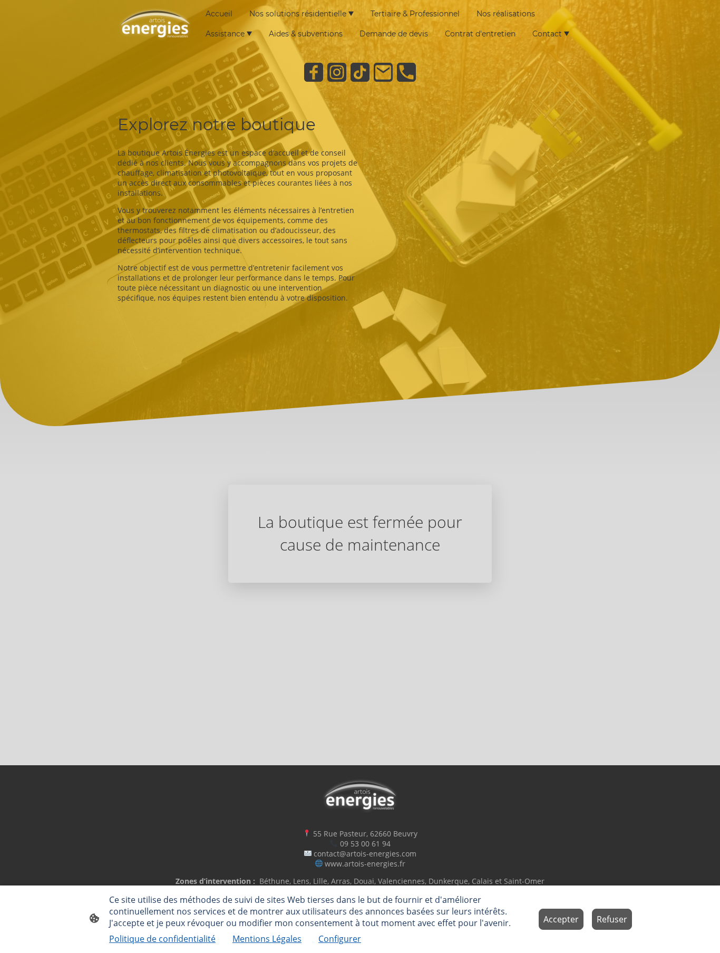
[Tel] (406, 72)
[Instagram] (336, 72)
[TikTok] (360, 72)
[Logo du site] (155, 24)
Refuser (612, 919)
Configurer (339, 939)
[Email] (383, 72)
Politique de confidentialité (162, 939)
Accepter (561, 919)
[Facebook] (313, 72)
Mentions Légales (266, 939)
